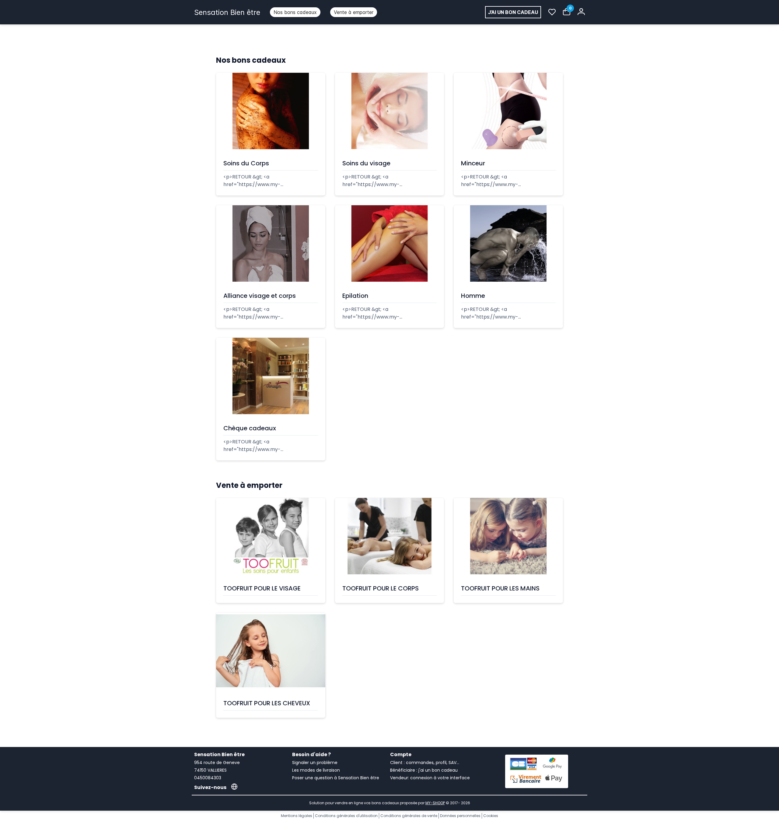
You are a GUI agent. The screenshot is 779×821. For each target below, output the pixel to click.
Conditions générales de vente (408, 815)
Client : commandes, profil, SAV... (424, 762)
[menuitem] (295, 12)
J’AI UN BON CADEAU (513, 12)
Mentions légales (296, 815)
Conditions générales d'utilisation (346, 815)
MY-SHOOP (435, 802)
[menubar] (323, 12)
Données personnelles (460, 815)
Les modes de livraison (316, 770)
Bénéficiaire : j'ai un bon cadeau (424, 770)
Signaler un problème (314, 762)
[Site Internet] (234, 787)
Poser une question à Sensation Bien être (335, 778)
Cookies (490, 815)
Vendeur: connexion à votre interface (430, 778)
